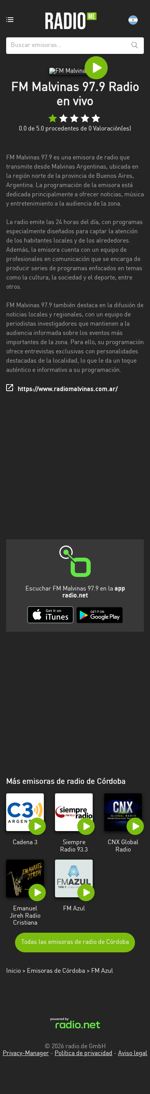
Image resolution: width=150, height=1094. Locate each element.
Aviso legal (132, 1054)
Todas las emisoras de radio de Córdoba (75, 942)
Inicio (13, 971)
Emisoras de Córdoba (56, 971)
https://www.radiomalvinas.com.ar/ (68, 389)
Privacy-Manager (26, 1054)
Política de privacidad (83, 1054)
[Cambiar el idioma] (133, 20)
